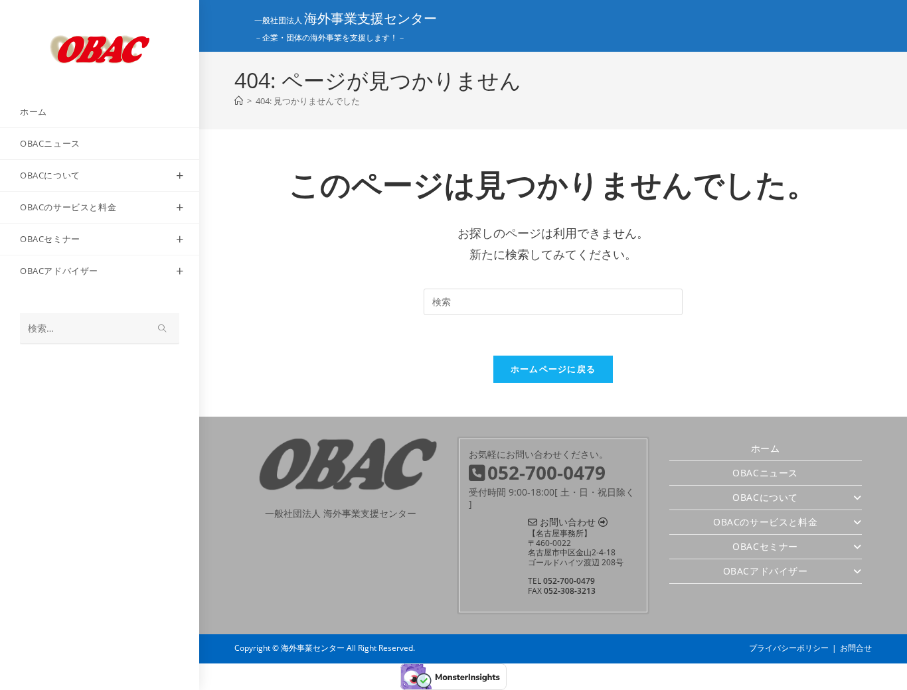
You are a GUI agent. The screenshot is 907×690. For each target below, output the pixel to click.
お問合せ (856, 648)
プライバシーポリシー (789, 648)
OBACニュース (765, 472)
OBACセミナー (765, 546)
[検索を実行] (162, 328)
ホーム (765, 448)
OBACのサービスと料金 (765, 522)
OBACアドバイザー (765, 571)
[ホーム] (238, 101)
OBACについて (765, 497)
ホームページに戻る (553, 369)
